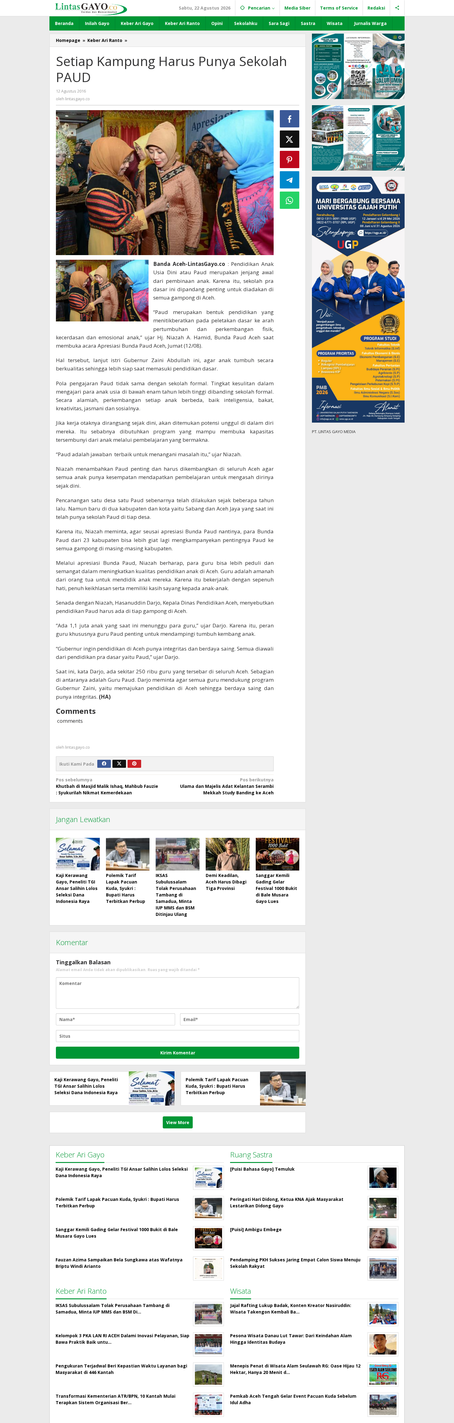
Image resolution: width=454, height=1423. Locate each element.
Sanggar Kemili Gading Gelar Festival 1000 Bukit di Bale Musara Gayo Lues (276, 888)
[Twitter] (119, 764)
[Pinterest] (134, 764)
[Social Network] (397, 8)
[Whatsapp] (290, 200)
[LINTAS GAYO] (90, 8)
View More (177, 1122)
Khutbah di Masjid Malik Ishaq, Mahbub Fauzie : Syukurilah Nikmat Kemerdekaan (107, 786)
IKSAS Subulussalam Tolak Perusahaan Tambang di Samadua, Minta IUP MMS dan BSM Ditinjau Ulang (176, 894)
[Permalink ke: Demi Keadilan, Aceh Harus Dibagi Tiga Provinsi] (228, 854)
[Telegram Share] (290, 179)
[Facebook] (104, 764)
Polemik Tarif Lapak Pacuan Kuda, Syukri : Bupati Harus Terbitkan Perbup (125, 888)
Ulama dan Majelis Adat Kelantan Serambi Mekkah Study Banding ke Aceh (226, 786)
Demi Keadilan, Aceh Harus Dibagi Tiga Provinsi (226, 881)
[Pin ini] (290, 159)
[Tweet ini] (290, 139)
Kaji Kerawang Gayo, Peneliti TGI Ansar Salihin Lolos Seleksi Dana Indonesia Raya (77, 888)
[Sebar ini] (290, 118)
